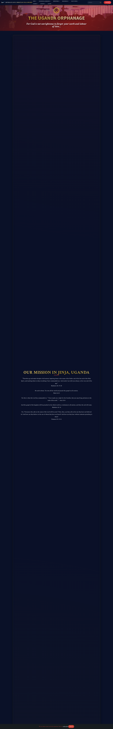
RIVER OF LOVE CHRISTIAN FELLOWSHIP (19, 2)
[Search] (100, 2)
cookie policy (65, 726)
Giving (49, 3)
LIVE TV (107, 2)
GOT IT (71, 726)
